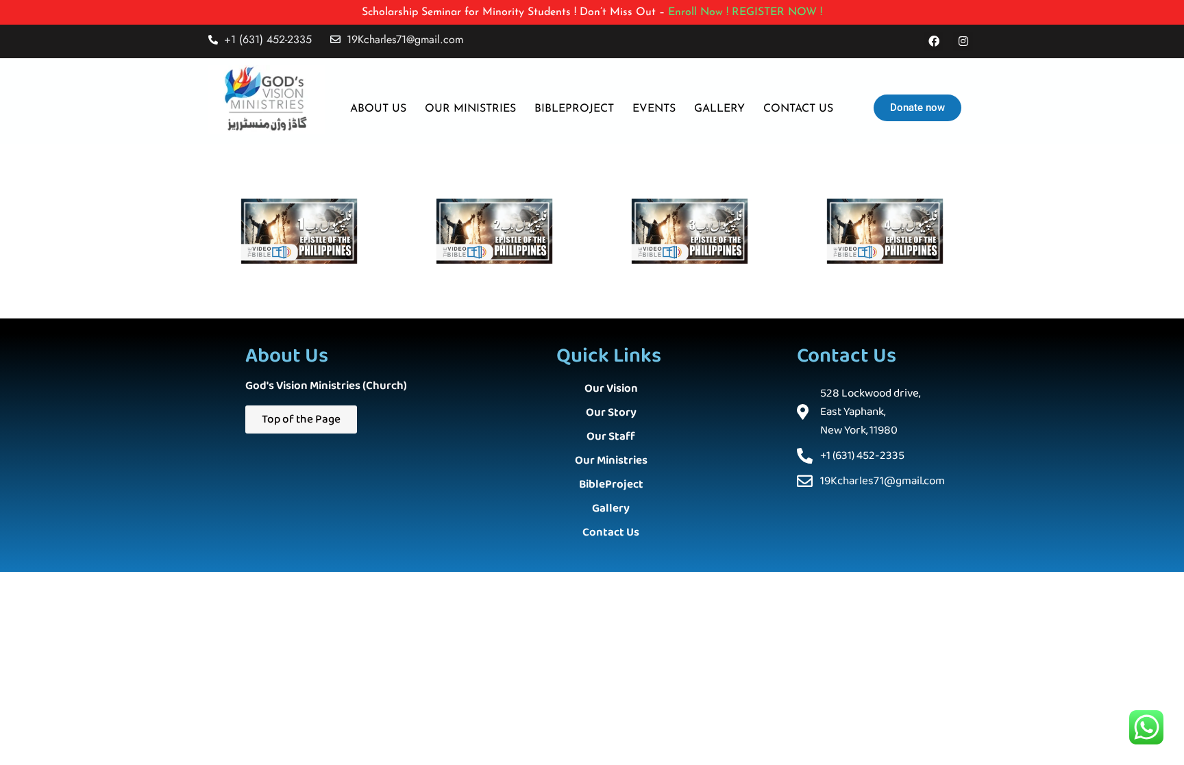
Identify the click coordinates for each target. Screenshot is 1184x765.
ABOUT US (378, 108)
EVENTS (654, 108)
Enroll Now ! (698, 12)
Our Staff (611, 436)
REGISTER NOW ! (777, 12)
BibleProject (611, 484)
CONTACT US (798, 108)
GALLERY (719, 108)
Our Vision (611, 388)
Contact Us (610, 532)
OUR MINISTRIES (470, 108)
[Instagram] (963, 41)
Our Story (611, 412)
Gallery (611, 508)
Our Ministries (611, 460)
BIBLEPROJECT (574, 108)
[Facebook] (934, 41)
